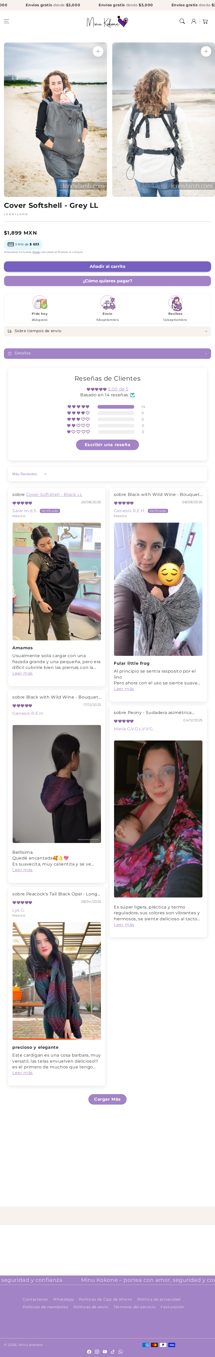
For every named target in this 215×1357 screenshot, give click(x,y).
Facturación (172, 1307)
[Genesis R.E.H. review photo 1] (158, 589)
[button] (6, 21)
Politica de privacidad (158, 1299)
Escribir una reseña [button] (107, 444)
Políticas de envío (91, 1307)
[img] (22, 502)
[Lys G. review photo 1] (56, 981)
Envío (36, 252)
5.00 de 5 (118, 389)
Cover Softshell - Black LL (54, 494)
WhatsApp (63, 1299)
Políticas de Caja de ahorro (105, 1299)
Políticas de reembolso (45, 1307)
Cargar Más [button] (107, 1099)
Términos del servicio (135, 1307)
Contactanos (35, 1299)
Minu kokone (31, 1345)
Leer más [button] (22, 673)
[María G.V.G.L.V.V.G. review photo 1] (158, 819)
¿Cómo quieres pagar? (107, 280)
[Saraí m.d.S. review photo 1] (56, 581)
